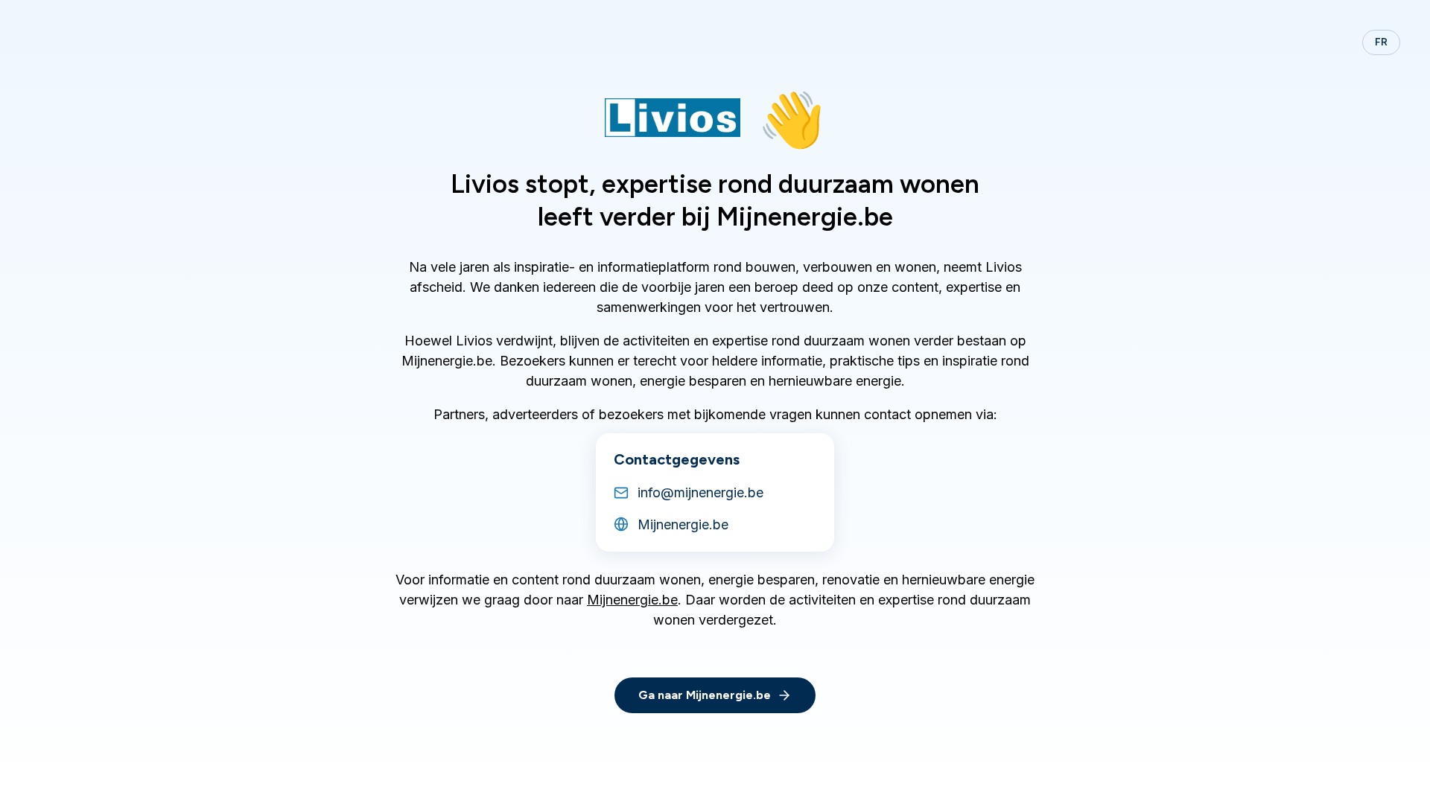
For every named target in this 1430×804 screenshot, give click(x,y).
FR (1381, 42)
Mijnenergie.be (632, 599)
